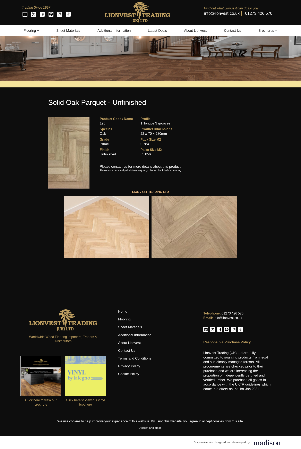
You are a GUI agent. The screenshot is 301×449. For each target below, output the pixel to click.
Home (122, 311)
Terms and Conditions (134, 358)
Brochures (266, 31)
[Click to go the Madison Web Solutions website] (267, 442)
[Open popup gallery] (106, 227)
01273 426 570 (258, 13)
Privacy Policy (129, 366)
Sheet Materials (68, 31)
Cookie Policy (128, 374)
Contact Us (232, 31)
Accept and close (150, 427)
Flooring (30, 31)
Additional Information (114, 31)
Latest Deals (157, 31)
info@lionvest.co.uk (222, 13)
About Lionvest (195, 31)
